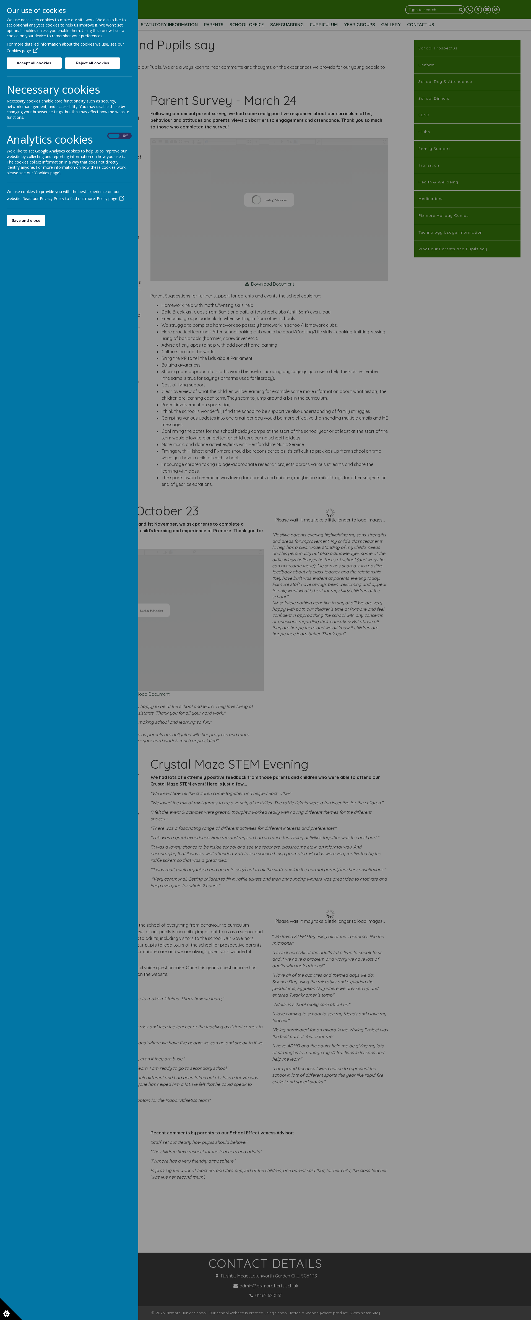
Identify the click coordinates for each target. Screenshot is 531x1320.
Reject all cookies (92, 63)
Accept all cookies (34, 63)
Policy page (107, 198)
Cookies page (19, 50)
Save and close (26, 220)
